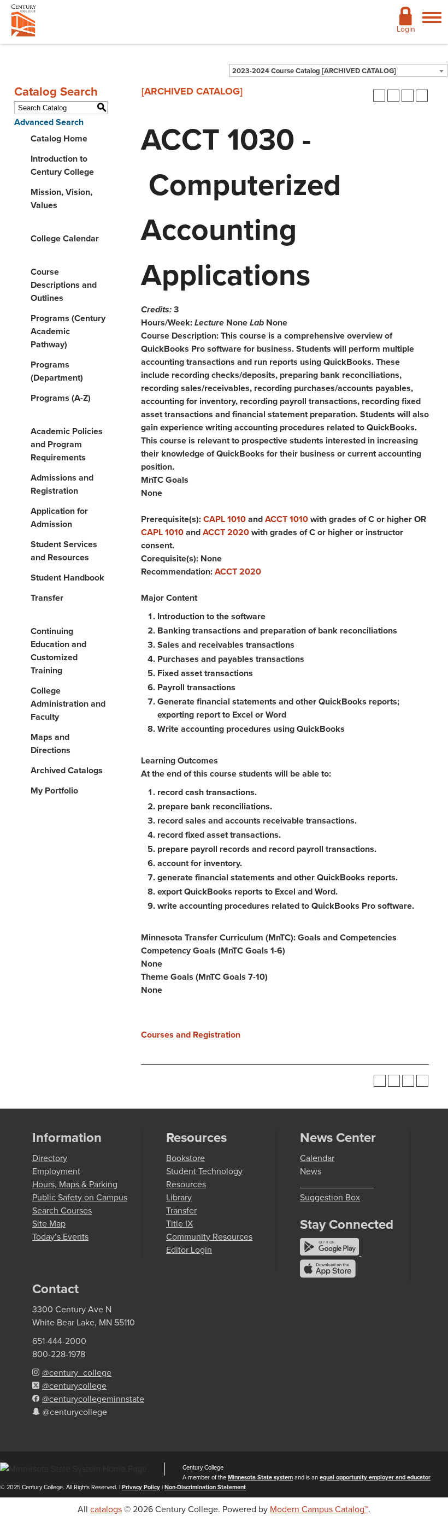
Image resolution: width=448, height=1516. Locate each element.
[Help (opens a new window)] (422, 96)
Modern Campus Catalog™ (319, 1509)
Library (179, 1197)
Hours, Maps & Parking (74, 1184)
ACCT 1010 (286, 519)
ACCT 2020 (226, 532)
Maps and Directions (50, 743)
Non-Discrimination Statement (205, 1487)
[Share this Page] (393, 96)
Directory (49, 1158)
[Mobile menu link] (431, 23)
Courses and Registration (190, 1034)
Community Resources (209, 1236)
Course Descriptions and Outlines (64, 284)
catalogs (106, 1509)
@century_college (76, 1372)
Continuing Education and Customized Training (58, 651)
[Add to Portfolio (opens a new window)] (379, 96)
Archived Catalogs (67, 770)
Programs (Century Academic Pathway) (68, 331)
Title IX (179, 1223)
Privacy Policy (141, 1487)
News (310, 1171)
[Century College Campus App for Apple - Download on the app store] (328, 1275)
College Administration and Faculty (68, 703)
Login (406, 29)
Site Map (49, 1223)
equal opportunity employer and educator (375, 1477)
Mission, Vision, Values (61, 198)
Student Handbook (67, 577)
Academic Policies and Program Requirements (67, 444)
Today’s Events (60, 1236)
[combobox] (338, 70)
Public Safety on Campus (79, 1197)
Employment (56, 1171)
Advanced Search (49, 122)
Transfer (47, 597)
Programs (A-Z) (61, 398)
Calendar (317, 1158)
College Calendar (65, 238)
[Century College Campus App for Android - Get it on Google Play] (330, 1252)
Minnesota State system (260, 1477)
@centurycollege (74, 1385)
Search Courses (62, 1210)
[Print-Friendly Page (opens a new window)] (408, 96)
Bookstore (185, 1158)
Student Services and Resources (64, 551)
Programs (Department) (57, 371)
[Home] (24, 23)
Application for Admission (59, 517)
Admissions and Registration (62, 484)
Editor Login (189, 1249)
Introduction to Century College (62, 165)
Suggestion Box (330, 1197)
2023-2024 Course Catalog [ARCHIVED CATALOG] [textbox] (314, 71)
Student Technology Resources (204, 1178)
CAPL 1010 (224, 519)
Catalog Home (59, 138)
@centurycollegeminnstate (93, 1399)
